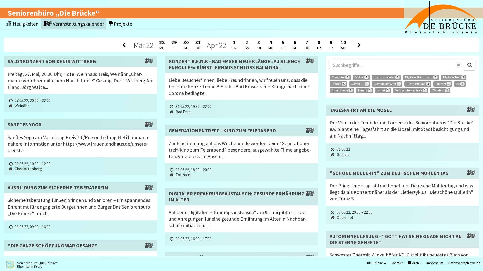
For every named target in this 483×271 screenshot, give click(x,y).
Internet (443, 84)
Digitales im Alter (387, 84)
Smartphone (341, 90)
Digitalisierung (418, 84)
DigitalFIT (359, 84)
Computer (340, 77)
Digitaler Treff (453, 77)
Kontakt (397, 263)
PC (459, 84)
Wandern (440, 90)
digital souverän (386, 77)
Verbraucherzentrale (410, 90)
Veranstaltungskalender (78, 24)
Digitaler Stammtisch (420, 77)
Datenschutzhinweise (464, 263)
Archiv (416, 263)
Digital (361, 77)
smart (383, 90)
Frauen (338, 84)
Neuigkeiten (25, 24)
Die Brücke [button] (375, 263)
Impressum (434, 263)
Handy (364, 90)
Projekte (122, 24)
